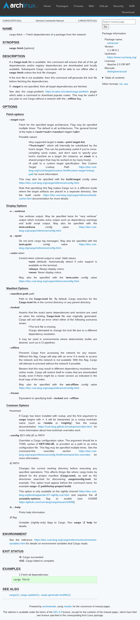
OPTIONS (10, 106)
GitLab (104, 6)
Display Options (16, 205)
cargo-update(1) (30, 594)
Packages (62, 6)
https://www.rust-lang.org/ (122, 57)
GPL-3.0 (57, 612)
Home (47, 6)
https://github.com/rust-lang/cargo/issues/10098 (46, 502)
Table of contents (115, 77)
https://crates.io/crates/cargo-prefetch (67, 91)
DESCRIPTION (14, 56)
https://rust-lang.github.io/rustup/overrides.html (65, 426)
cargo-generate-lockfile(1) (56, 594)
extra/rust (112, 43)
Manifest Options (17, 288)
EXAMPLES (12, 569)
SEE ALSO (11, 589)
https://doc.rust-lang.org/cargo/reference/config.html (49, 182)
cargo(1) (14, 594)
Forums (78, 6)
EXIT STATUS (13, 551)
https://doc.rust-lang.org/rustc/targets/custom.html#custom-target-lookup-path (63, 171)
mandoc (68, 606)
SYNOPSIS (11, 42)
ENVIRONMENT (15, 534)
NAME (7, 28)
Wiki (91, 6)
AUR (132, 6)
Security (118, 6)
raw (126, 83)
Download (128, 12)
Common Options (17, 405)
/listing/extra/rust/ (117, 71)
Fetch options (15, 114)
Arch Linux (20, 5)
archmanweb (49, 606)
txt (121, 83)
